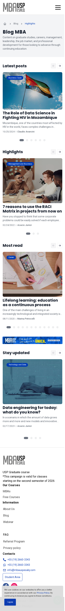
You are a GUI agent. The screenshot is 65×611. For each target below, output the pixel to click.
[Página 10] (49, 327)
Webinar (8, 522)
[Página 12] (57, 327)
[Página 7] (36, 327)
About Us (9, 509)
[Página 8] (40, 327)
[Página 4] (36, 140)
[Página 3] (31, 140)
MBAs (6, 491)
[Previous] (53, 65)
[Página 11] (53, 327)
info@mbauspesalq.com (21, 570)
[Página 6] (44, 140)
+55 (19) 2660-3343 (18, 559)
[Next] (59, 65)
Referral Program (14, 541)
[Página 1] (22, 140)
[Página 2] (27, 140)
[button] (58, 7)
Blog (6, 515)
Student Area (12, 577)
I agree (10, 602)
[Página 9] (44, 327)
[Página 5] (40, 140)
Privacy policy (12, 548)
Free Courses (11, 497)
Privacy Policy (43, 593)
